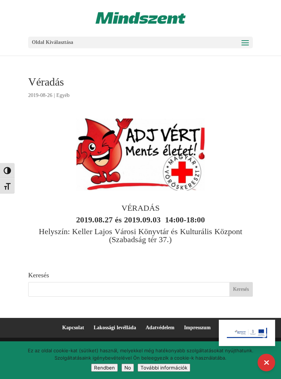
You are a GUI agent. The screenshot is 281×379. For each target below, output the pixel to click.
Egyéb (63, 95)
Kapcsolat (73, 327)
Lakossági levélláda (115, 327)
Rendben (104, 368)
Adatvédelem (160, 327)
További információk (163, 368)
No (127, 368)
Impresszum (197, 327)
